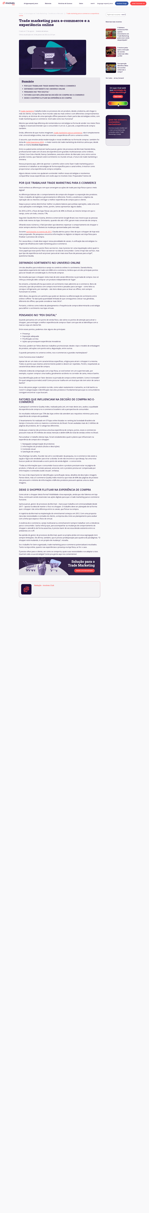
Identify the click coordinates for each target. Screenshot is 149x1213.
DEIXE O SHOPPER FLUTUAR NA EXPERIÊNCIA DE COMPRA (48, 98)
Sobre (81, 3)
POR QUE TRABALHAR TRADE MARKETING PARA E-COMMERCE (50, 86)
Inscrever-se (138, 3)
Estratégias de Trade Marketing (36, 13)
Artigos (31, 3)
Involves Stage (122, 3)
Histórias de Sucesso (65, 3)
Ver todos (115, 78)
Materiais (48, 3)
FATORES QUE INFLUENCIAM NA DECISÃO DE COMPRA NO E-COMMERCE (54, 95)
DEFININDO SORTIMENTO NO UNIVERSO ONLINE (44, 89)
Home (21, 13)
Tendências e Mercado (55, 13)
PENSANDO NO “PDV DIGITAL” (36, 92)
